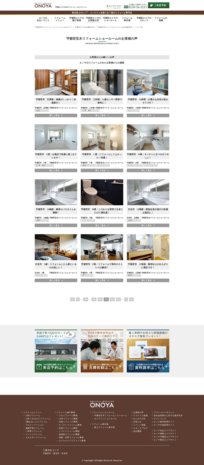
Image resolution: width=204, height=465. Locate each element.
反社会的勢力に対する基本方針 (168, 415)
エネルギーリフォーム (36, 437)
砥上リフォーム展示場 (104, 427)
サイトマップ (160, 419)
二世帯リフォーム (34, 431)
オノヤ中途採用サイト (164, 425)
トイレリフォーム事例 (69, 431)
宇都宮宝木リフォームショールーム (110, 415)
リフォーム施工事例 (66, 412)
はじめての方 (139, 419)
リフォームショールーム (103, 412)
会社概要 (137, 431)
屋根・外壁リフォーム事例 (71, 437)
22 (118, 299)
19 (100, 299)
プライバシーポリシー (164, 412)
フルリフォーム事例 (68, 415)
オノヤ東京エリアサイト (165, 440)
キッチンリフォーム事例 (70, 425)
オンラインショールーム (105, 419)
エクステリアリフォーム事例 (72, 441)
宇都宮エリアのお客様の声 (84, 27)
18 (94, 299)
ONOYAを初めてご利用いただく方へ (113, 5)
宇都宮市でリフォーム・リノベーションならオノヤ (43, 5)
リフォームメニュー (32, 412)
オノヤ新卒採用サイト (164, 422)
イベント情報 (139, 425)
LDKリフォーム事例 (68, 419)
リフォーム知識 (140, 415)
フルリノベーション (35, 425)
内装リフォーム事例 (68, 422)
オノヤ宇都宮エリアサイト (166, 437)
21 (112, 299)
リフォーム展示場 (100, 424)
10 (85, 299)
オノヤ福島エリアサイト (165, 434)
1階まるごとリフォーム (36, 422)
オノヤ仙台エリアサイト (165, 430)
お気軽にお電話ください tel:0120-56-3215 (135, 5)
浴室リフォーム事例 (68, 428)
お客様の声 (138, 412)
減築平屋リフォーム (35, 428)
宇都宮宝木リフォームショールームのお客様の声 (114, 27)
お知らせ (137, 422)
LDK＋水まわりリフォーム (38, 419)
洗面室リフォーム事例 (69, 434)
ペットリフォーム (34, 434)
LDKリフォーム (33, 415)
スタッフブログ (140, 428)
